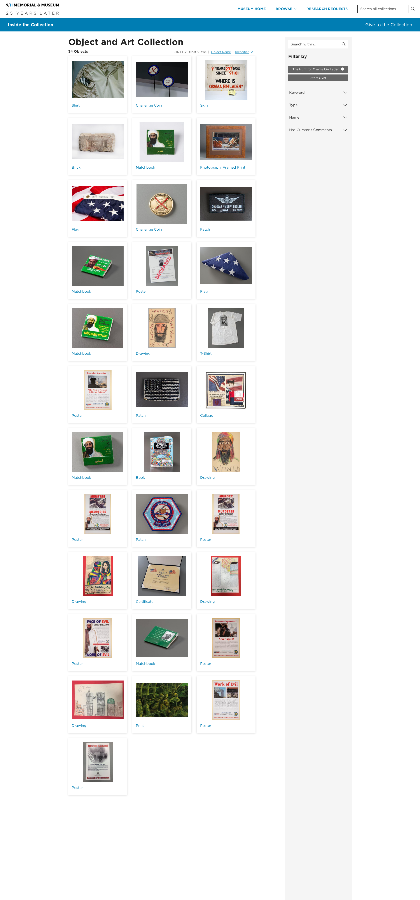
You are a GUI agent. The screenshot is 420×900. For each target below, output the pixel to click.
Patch (205, 229)
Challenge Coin (149, 105)
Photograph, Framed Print (222, 167)
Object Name (221, 52)
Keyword (297, 92)
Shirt (76, 105)
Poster (141, 291)
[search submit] (343, 44)
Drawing (143, 353)
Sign (204, 105)
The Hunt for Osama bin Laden (316, 69)
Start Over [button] (318, 77)
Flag (75, 229)
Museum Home (252, 9)
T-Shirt (206, 353)
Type (293, 105)
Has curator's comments (310, 130)
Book (140, 477)
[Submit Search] (412, 9)
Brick (76, 167)
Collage (206, 415)
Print (140, 726)
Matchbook (145, 167)
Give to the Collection (388, 24)
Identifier (242, 52)
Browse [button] (284, 9)
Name (294, 117)
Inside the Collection (30, 24)
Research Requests (327, 9)
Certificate (144, 601)
